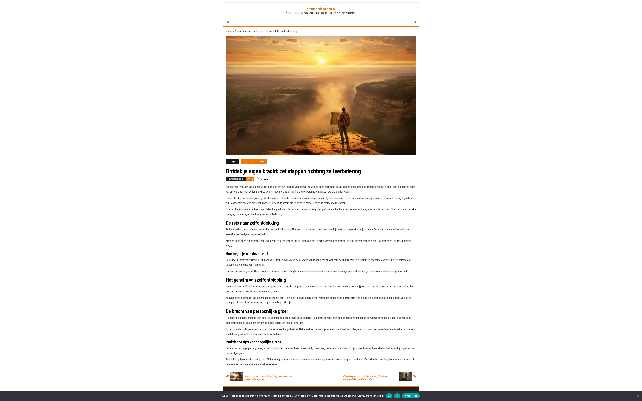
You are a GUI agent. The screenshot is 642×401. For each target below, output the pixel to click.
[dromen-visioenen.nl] (227, 22)
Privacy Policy (411, 395)
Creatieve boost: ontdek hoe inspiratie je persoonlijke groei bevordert (365, 378)
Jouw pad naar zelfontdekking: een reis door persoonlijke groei (268, 378)
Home (229, 31)
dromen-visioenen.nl (321, 9)
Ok (389, 395)
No (397, 395)
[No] (637, 396)
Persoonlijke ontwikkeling (254, 161)
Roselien (264, 178)
